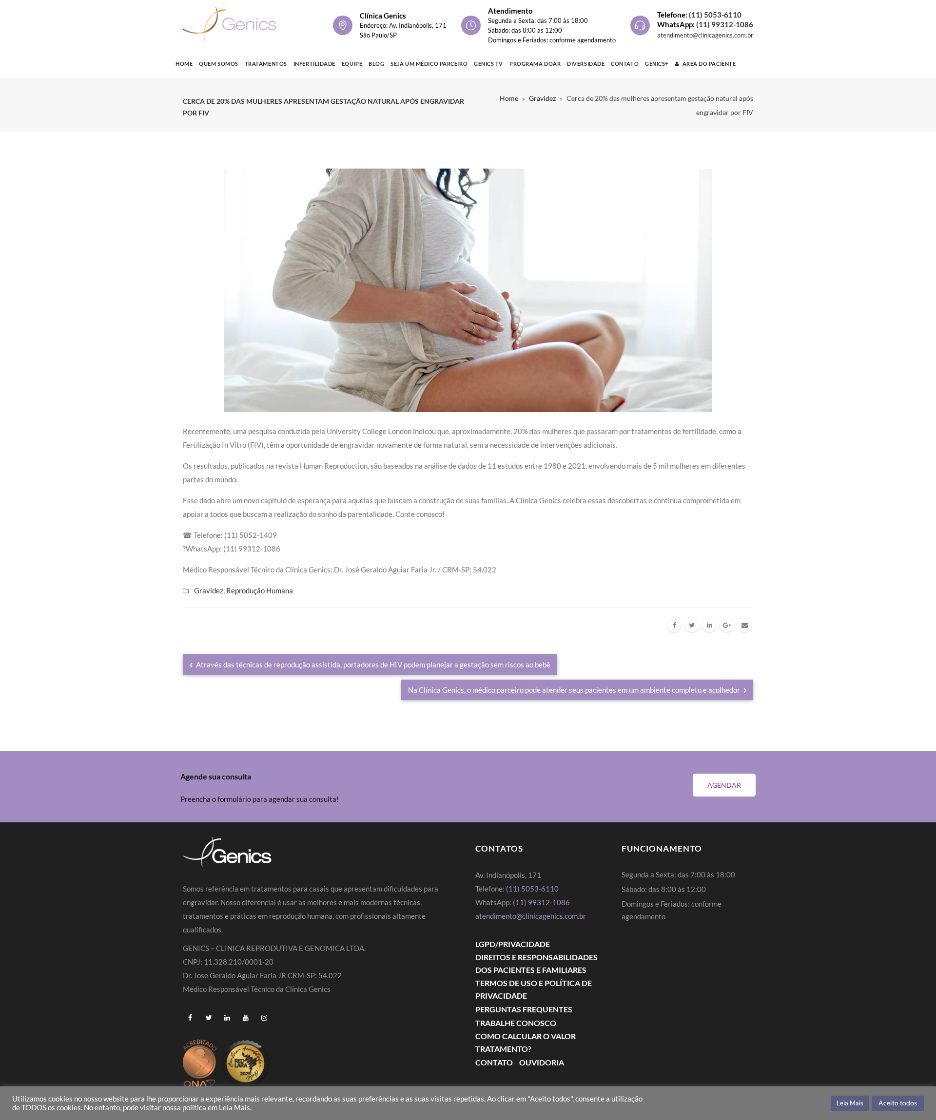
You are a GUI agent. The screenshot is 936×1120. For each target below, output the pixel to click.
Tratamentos (266, 63)
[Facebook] (674, 625)
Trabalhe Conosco (515, 1022)
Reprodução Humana (259, 590)
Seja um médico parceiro (429, 63)
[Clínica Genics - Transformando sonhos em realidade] (229, 24)
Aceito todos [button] (897, 1103)
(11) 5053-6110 (715, 14)
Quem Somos (218, 63)
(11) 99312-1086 (724, 24)
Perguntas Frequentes (523, 1009)
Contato (625, 63)
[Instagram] (264, 1017)
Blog (376, 63)
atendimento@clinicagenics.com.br (705, 35)
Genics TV (488, 63)
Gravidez (542, 98)
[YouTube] (245, 1017)
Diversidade (585, 63)
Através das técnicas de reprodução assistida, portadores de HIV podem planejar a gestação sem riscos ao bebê (372, 664)
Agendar (724, 785)
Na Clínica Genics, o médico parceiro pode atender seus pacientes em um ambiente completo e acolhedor (574, 689)
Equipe (352, 63)
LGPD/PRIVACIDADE (512, 944)
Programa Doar (535, 63)
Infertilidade (314, 63)
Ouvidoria (541, 1062)
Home (184, 63)
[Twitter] (691, 625)
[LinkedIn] (709, 625)
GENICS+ (656, 63)
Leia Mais (850, 1103)
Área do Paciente (709, 63)
